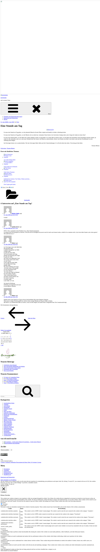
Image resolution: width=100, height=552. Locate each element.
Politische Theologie (9, 427)
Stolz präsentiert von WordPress (8, 480)
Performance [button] (4, 533)
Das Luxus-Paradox (9, 370)
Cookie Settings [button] (4, 484)
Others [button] (2, 546)
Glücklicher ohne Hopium (10, 365)
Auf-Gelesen (7, 406)
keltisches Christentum (9, 413)
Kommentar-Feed (8, 473)
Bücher (5, 119)
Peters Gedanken (8, 424)
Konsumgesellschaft (9, 418)
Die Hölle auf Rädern (13, 380)
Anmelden (6, 470)
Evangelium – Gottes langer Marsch (32, 442)
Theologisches (7, 432)
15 (10, 338)
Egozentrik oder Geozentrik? (11, 369)
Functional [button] (3, 528)
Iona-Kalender (16, 443)
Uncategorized (7, 435)
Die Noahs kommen (12, 378)
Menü (49, 113)
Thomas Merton (11, 148)
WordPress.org (7, 474)
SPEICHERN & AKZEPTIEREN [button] (9, 550)
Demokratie (7, 407)
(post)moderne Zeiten (9, 403)
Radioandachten (8, 428)
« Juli (2, 345)
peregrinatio (3, 97)
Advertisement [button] (4, 542)
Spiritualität (27, 200)
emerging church (8, 408)
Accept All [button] (11, 484)
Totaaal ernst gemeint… (9, 434)
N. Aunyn (6, 377)
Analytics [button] (3, 537)
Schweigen (3, 148)
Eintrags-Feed (7, 471)
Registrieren (7, 469)
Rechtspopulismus (8, 429)
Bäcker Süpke (15, 213)
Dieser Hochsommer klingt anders (12, 367)
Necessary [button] (3, 502)
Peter (18, 122)
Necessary (5, 504)
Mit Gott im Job (8, 421)
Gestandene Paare (14, 377)
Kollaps (6, 417)
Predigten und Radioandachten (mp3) (13, 116)
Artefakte (6, 404)
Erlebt (5, 410)
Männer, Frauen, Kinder (10, 420)
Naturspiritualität (8, 422)
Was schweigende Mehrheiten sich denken (14, 366)
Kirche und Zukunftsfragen (10, 414)
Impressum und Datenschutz (11, 118)
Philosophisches (8, 425)
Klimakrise (6, 415)
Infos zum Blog (7, 411)
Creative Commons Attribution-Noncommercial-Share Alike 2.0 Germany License (21, 462)
